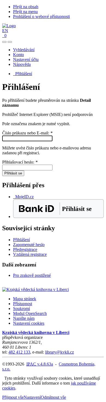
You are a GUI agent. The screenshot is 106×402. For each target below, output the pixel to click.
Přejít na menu (25, 11)
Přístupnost (22, 303)
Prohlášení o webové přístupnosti (41, 16)
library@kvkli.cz (59, 352)
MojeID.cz (23, 196)
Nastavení (32, 397)
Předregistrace (25, 249)
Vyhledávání (24, 49)
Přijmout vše (13, 397)
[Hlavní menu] (10, 42)
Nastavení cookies (28, 323)
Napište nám (24, 318)
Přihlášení (22, 73)
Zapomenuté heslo (29, 244)
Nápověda (22, 64)
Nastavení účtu (26, 59)
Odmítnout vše (53, 397)
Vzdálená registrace (30, 254)
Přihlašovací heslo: (20, 162)
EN (5, 30)
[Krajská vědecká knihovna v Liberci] (35, 289)
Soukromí (21, 308)
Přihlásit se (13, 173)
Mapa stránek (24, 298)
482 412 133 (19, 352)
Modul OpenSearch (30, 313)
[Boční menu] (4, 42)
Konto (18, 54)
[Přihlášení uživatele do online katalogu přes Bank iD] (58, 216)
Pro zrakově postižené (32, 275)
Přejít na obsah (25, 6)
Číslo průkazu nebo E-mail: (27, 133)
